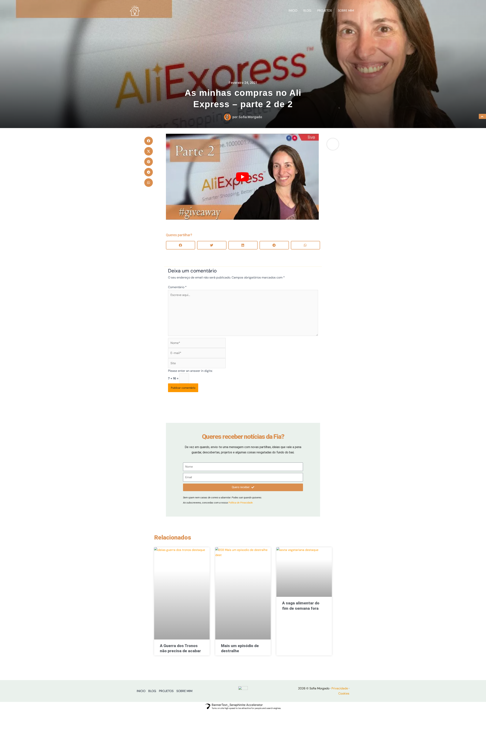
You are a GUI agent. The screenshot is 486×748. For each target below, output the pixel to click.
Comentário (177, 287)
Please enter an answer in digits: (190, 371)
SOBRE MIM (346, 11)
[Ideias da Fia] (134, 10)
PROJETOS (324, 11)
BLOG (307, 11)
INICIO (293, 11)
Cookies (343, 693)
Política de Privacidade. (240, 502)
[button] (148, 141)
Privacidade (339, 688)
